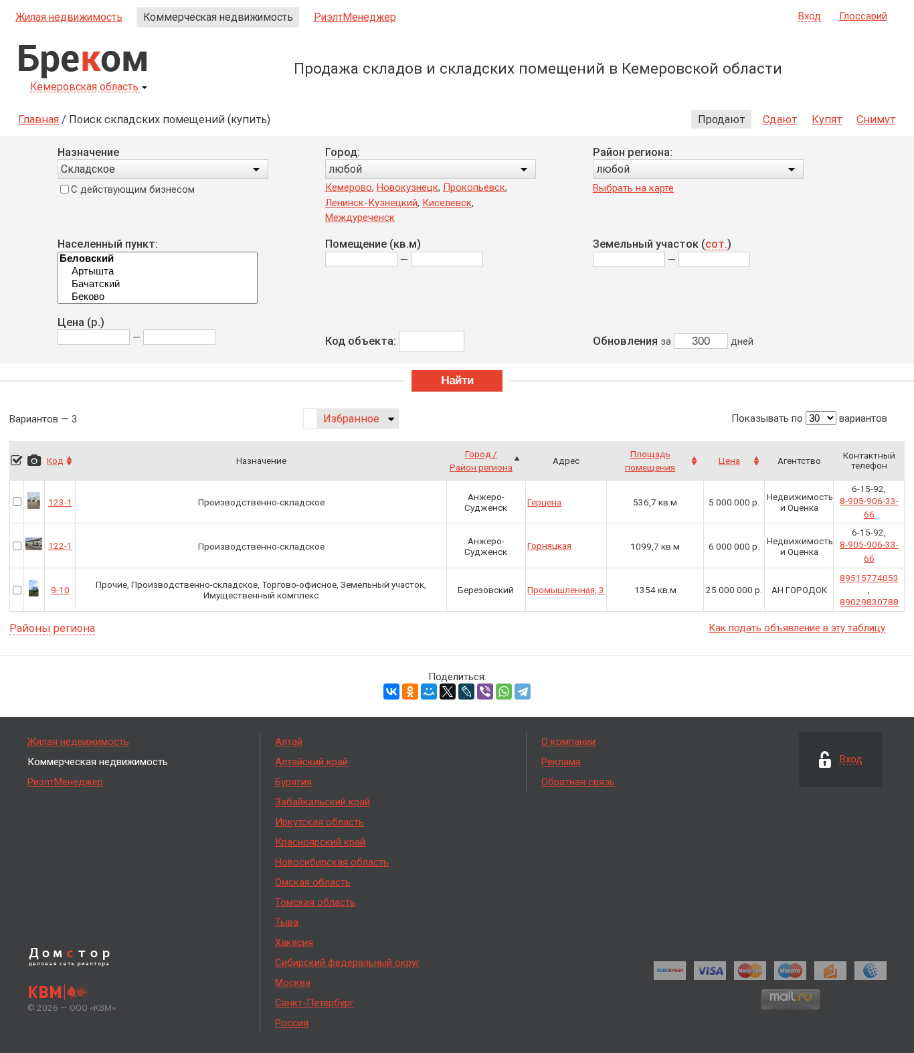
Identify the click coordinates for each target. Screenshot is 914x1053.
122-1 (60, 545)
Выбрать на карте (633, 188)
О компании (568, 742)
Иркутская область (319, 822)
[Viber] (485, 691)
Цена (729, 460)
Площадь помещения (650, 461)
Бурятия (293, 782)
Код (55, 460)
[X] (448, 691)
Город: (342, 152)
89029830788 (869, 601)
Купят (827, 119)
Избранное (351, 418)
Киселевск (447, 203)
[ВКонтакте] (391, 691)
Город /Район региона (481, 461)
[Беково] (157, 297)
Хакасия (294, 943)
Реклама (561, 762)
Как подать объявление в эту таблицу (797, 628)
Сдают (780, 119)
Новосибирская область (332, 862)
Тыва (286, 922)
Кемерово (348, 187)
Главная (38, 119)
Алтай (288, 742)
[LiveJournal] (466, 691)
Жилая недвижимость (68, 17)
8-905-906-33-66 (869, 507)
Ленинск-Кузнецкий (371, 203)
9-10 (60, 589)
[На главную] (82, 61)
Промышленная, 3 (565, 589)
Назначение (88, 152)
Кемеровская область (84, 87)
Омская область (313, 882)
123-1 (60, 502)
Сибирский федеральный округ (347, 963)
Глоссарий (863, 16)
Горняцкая (549, 545)
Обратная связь (578, 782)
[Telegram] (523, 691)
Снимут (875, 119)
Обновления (625, 341)
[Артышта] (157, 271)
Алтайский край (311, 762)
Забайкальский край (322, 802)
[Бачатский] (157, 284)
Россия (291, 1023)
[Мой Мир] (429, 691)
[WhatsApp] (504, 691)
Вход (809, 16)
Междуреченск (360, 218)
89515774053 (869, 577)
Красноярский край (320, 842)
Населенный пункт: (108, 244)
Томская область (315, 902)
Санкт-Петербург (314, 1003)
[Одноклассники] (410, 691)
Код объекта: (360, 341)
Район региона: (632, 152)
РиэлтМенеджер (355, 17)
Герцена (544, 502)
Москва (292, 983)
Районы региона (52, 629)
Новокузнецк (407, 187)
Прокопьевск (474, 187)
